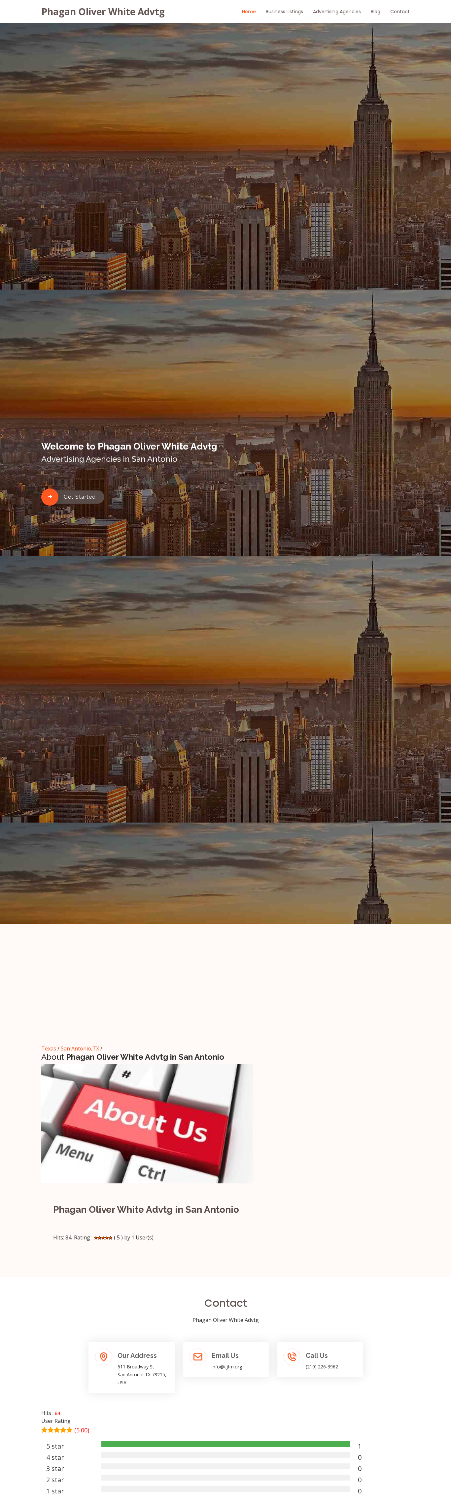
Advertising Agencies (337, 11)
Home (249, 11)
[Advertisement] (225, 993)
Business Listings (284, 11)
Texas (48, 1048)
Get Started (80, 497)
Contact (400, 11)
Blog (375, 11)
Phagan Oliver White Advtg (103, 11)
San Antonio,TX (80, 1048)
